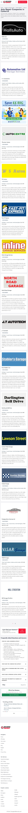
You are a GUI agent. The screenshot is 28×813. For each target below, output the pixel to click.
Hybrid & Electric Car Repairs (6, 780)
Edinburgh (16, 792)
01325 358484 (5, 369)
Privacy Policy (3, 752)
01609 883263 (5, 486)
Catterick (3, 83)
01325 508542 (5, 220)
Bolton (2, 795)
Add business (22, 631)
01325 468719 (5, 449)
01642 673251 (5, 600)
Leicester (16, 801)
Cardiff (2, 801)
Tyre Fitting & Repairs (5, 768)
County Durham (9, 146)
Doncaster (3, 806)
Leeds (15, 798)
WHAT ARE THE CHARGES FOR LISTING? (11, 664)
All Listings (3, 739)
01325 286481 (5, 144)
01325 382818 (5, 292)
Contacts (2, 743)
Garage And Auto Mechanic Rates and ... (13, 704)
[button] (25, 685)
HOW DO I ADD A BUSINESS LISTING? (10, 641)
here (7, 643)
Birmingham (3, 793)
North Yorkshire (9, 41)
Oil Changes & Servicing (5, 778)
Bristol (2, 799)
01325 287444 (5, 410)
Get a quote (3, 741)
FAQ (2, 750)
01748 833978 (5, 81)
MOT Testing (3, 761)
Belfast (2, 790)
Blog (2, 745)
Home (2, 737)
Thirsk (3, 562)
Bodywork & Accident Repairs (6, 776)
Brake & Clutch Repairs (5, 763)
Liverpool (16, 803)
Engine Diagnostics (4, 765)
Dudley (15, 790)
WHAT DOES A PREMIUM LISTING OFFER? (11, 674)
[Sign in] (16, 2)
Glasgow (16, 794)
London (15, 805)
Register (2, 747)
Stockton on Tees (5, 523)
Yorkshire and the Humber (17, 41)
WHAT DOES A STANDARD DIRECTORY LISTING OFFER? (13, 669)
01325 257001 (5, 181)
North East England (16, 146)
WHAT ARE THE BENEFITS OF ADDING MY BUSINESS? (11, 679)
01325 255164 (5, 332)
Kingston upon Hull (18, 796)
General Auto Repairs (5, 759)
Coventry (2, 803)
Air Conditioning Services (5, 774)
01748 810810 (5, 39)
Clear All (22, 685)
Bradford (2, 797)
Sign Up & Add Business (14, 695)
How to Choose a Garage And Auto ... (13, 708)
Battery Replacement (4, 772)
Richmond (4, 41)
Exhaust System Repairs (5, 770)
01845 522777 (5, 560)
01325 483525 (5, 257)
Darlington (4, 146)
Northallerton (4, 488)
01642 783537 (5, 521)
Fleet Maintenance (4, 783)
